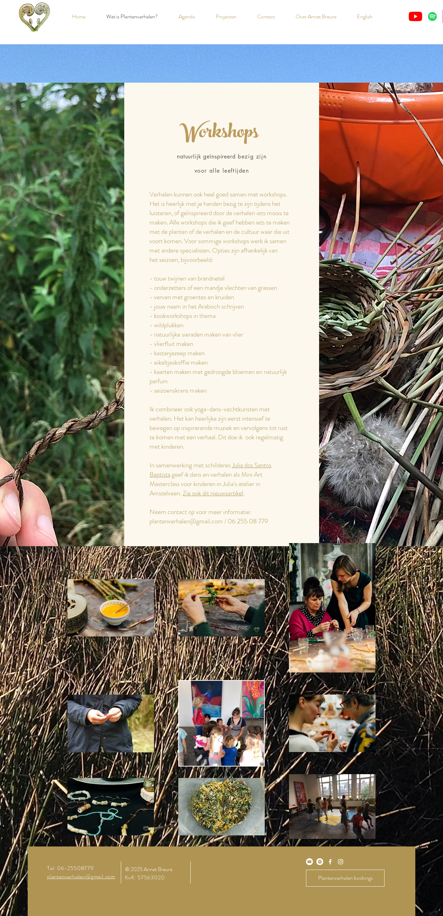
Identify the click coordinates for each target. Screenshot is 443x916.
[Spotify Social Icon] (432, 16)
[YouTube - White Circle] (309, 861)
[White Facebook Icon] (330, 861)
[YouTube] (415, 16)
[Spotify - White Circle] (319, 861)
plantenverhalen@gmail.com (186, 521)
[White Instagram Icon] (340, 861)
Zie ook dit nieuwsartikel (213, 493)
